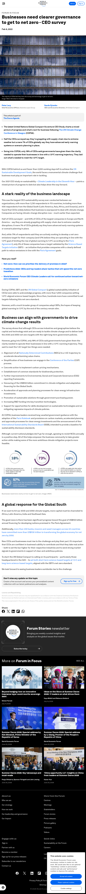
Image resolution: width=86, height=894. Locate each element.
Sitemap (43, 885)
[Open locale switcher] (3, 887)
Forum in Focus (10, 13)
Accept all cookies (66, 876)
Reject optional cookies (66, 882)
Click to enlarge (43, 469)
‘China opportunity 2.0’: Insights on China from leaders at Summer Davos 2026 (64, 774)
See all (80, 661)
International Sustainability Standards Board (23, 424)
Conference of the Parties (62, 360)
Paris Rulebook (23, 418)
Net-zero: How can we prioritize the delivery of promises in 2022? (35, 264)
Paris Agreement (48, 250)
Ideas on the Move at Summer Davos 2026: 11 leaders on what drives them (61, 692)
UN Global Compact (37, 290)
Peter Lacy (6, 105)
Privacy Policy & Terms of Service (43, 880)
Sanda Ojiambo (50, 105)
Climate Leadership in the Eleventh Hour (56, 181)
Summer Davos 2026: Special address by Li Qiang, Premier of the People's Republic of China (62, 734)
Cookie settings (66, 888)
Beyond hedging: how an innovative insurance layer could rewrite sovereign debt (21, 694)
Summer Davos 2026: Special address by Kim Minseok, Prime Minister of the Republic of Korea (21, 734)
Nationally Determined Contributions (36, 353)
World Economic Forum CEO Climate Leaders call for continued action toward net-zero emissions (43, 277)
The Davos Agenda (11, 118)
